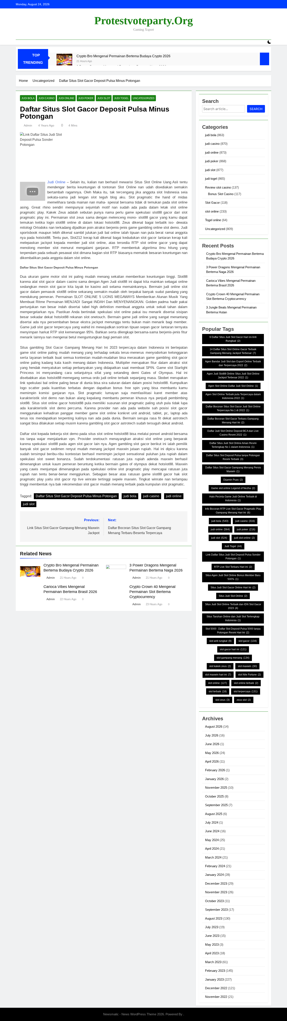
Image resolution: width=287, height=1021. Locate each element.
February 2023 (215, 970)
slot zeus (222, 699)
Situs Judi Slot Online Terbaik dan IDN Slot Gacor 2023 (233, 606)
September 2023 (216, 909)
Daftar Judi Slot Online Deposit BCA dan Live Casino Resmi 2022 (233, 432)
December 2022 (216, 988)
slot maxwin (247, 666)
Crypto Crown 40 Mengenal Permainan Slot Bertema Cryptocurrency (152, 592)
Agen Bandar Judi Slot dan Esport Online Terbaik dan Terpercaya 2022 (233, 363)
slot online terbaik (246, 683)
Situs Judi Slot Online (233, 595)
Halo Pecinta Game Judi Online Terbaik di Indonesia (233, 498)
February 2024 (215, 866)
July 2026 (211, 735)
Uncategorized (143, 98)
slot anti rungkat (220, 640)
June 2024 (212, 831)
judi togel (121, 98)
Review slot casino (218, 187)
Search (256, 109)
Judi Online (56, 182)
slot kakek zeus (220, 666)
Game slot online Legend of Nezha (233, 488)
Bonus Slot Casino (220, 194)
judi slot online (244, 537)
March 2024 (213, 857)
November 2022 (216, 996)
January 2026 (214, 779)
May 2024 (212, 840)
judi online (66, 98)
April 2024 (212, 848)
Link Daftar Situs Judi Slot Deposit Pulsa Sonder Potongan (233, 556)
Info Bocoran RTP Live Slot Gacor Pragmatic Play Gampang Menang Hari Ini (233, 510)
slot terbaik (218, 691)
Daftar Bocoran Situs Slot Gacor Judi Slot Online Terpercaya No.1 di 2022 (233, 408)
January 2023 (214, 979)
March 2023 (213, 962)
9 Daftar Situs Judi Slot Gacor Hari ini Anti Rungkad (233, 339)
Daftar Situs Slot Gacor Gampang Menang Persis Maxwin (233, 469)
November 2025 (216, 787)
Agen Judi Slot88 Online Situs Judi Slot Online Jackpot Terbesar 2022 (233, 375)
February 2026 (215, 770)
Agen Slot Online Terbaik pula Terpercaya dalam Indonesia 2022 (233, 396)
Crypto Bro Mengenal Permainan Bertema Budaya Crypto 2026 (123, 56)
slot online (212, 211)
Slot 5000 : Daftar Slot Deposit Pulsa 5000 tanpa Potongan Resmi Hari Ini (233, 630)
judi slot (103, 98)
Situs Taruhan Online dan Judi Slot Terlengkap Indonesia (233, 618)
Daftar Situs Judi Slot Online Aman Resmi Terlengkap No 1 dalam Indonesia (233, 445)
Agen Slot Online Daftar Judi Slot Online (233, 385)
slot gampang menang (233, 657)
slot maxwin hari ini (218, 674)
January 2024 (214, 874)
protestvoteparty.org (143, 21)
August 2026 (213, 726)
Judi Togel (233, 546)
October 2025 (214, 796)
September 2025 (216, 805)
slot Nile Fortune (249, 674)
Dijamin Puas (233, 479)
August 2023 (213, 918)
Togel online (213, 220)
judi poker (85, 98)
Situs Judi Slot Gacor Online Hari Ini (233, 587)
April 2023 (212, 953)
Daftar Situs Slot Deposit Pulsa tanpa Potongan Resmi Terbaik (233, 457)
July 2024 (211, 822)
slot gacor (247, 640)
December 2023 (216, 883)
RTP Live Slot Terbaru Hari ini (233, 566)
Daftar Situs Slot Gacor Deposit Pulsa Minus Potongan (76, 496)
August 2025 (213, 814)
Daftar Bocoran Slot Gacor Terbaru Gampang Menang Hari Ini (233, 420)
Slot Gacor (212, 202)
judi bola (27, 98)
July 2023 (211, 927)
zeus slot (244, 699)
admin (28, 125)
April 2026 (212, 761)
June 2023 (212, 935)
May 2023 (212, 944)
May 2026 (212, 753)
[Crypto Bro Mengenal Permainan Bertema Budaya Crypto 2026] (64, 61)
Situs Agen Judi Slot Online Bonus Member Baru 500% (233, 577)
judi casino (46, 98)
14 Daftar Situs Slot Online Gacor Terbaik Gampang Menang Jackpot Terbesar (233, 351)
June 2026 (212, 744)
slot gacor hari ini (233, 649)
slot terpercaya (246, 691)
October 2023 (214, 901)
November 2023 (216, 892)
